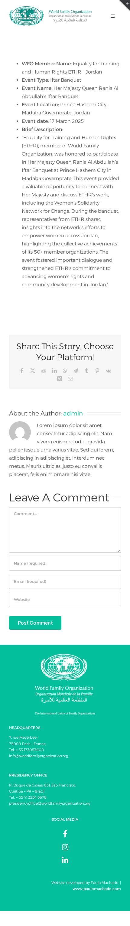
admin (73, 413)
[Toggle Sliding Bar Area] (124, 5)
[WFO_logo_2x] (50, 8)
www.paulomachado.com (97, 888)
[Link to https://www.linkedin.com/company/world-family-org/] (65, 860)
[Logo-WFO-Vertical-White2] (65, 656)
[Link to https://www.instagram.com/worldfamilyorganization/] (65, 847)
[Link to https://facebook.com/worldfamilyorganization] (65, 833)
